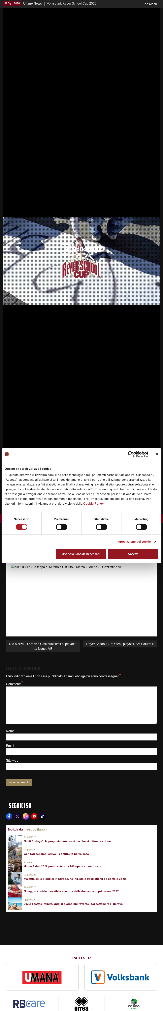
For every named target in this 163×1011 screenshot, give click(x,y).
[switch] (61, 527)
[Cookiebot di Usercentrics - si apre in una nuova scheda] (131, 454)
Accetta (133, 554)
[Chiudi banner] (157, 454)
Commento (13, 684)
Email (10, 745)
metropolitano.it (35, 829)
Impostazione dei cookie (134, 541)
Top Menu (150, 4)
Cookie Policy (93, 503)
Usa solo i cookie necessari (81, 554)
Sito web (12, 760)
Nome (10, 731)
